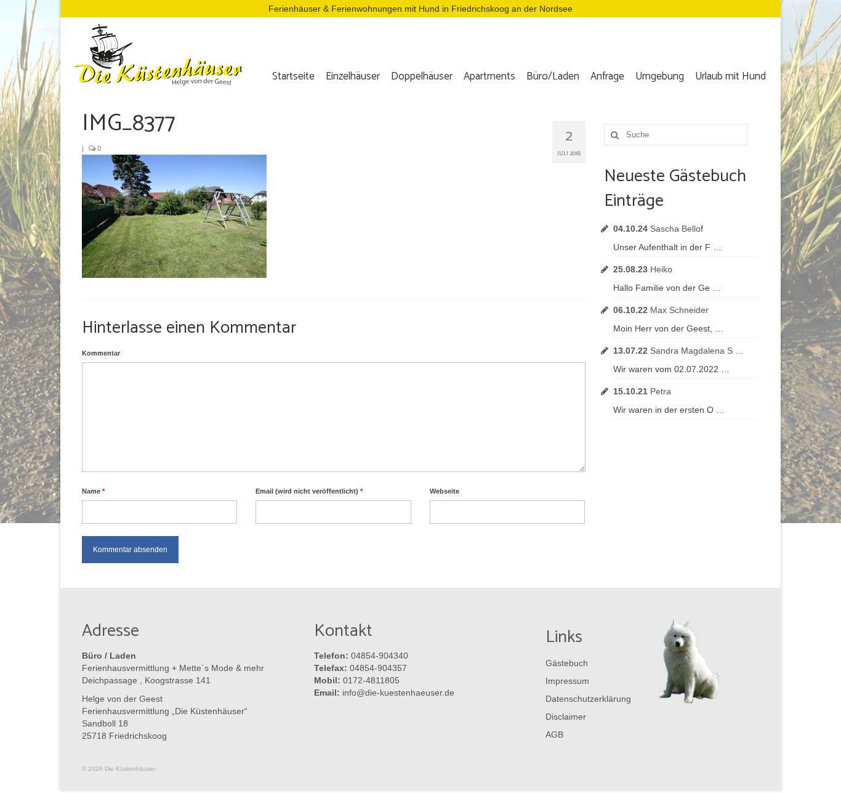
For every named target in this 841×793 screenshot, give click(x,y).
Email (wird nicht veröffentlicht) (309, 491)
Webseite (444, 491)
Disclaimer (565, 717)
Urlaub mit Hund (730, 76)
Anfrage (607, 76)
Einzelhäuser (353, 76)
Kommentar (101, 353)
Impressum (567, 681)
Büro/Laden (552, 76)
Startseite (293, 76)
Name (93, 491)
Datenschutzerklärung (585, 699)
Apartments (489, 76)
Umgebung (659, 76)
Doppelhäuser (422, 76)
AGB (554, 734)
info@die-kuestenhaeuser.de (398, 692)
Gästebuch (566, 663)
